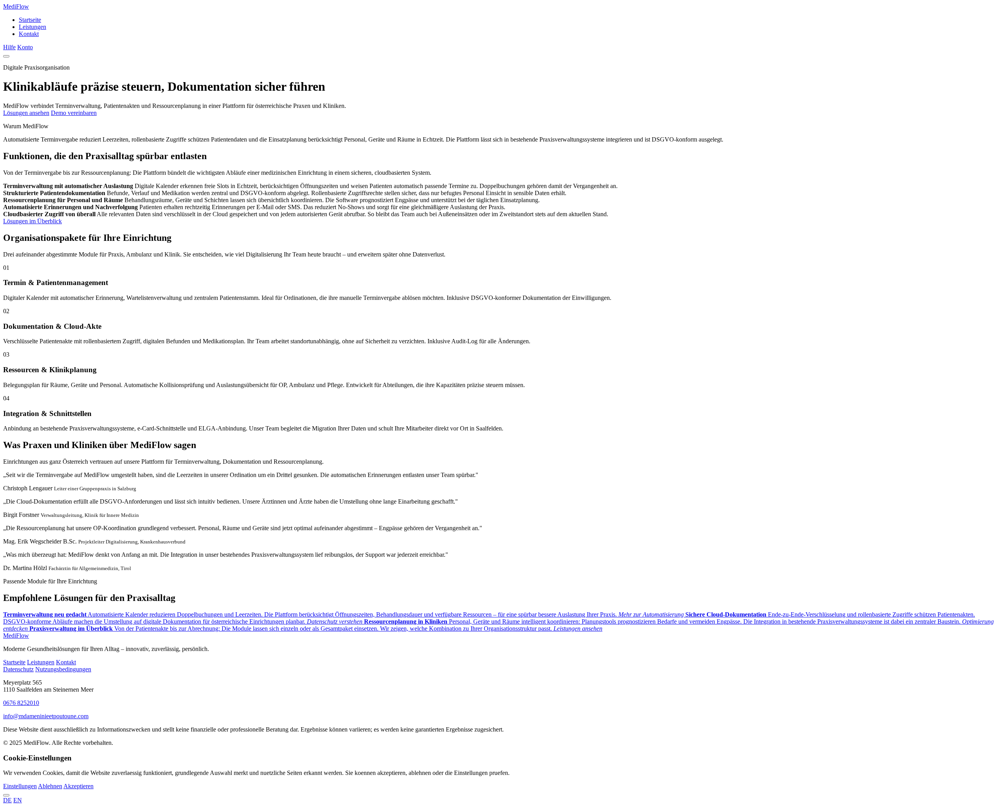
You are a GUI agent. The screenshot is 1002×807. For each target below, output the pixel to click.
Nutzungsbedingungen (63, 669)
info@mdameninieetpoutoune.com (45, 716)
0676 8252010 (21, 702)
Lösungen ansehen (26, 112)
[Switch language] (6, 795)
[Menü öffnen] (6, 56)
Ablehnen (50, 786)
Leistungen (32, 26)
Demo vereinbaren (74, 112)
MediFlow (16, 6)
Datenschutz (18, 669)
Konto (25, 47)
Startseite (30, 19)
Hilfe (9, 47)
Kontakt (29, 33)
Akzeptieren (78, 786)
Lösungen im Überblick (32, 221)
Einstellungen (20, 786)
